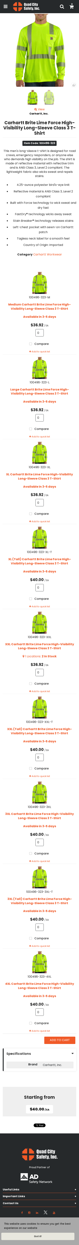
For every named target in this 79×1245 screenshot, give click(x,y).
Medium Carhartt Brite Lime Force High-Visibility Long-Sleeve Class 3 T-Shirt (39, 307)
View (41, 109)
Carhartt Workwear (47, 254)
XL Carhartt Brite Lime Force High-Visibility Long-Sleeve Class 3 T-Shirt (39, 476)
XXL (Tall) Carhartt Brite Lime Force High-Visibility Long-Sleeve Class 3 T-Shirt (39, 731)
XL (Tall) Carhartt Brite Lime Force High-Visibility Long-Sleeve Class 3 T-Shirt (39, 561)
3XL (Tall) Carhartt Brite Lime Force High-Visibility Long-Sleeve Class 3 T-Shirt (39, 901)
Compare (41, 344)
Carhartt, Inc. (38, 113)
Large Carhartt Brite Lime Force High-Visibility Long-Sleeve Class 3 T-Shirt (39, 392)
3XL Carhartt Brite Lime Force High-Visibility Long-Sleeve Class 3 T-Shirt (39, 816)
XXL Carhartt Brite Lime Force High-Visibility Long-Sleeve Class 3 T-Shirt (39, 646)
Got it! (38, 1236)
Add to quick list (40, 351)
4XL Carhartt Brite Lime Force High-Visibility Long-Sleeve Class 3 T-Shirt (39, 986)
